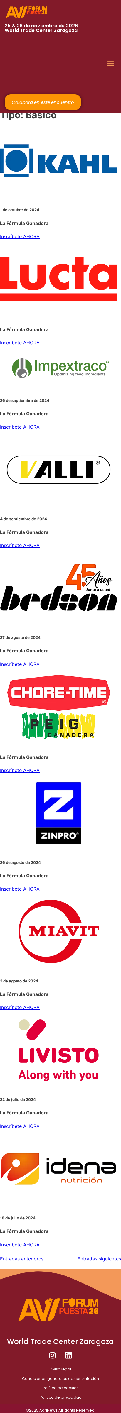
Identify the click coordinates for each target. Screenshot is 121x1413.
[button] (110, 63)
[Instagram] (52, 1355)
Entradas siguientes (99, 1259)
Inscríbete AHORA (20, 236)
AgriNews (48, 1410)
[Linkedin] (68, 1355)
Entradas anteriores (21, 1259)
